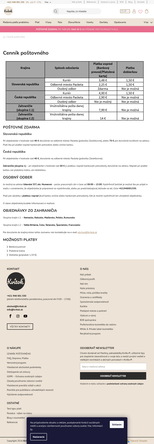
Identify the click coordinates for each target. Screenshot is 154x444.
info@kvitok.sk (15, 309)
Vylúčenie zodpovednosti (20, 394)
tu (31, 429)
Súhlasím (117, 424)
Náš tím (84, 283)
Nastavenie (38, 436)
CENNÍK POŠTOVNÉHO (19, 353)
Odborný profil (87, 279)
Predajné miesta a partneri (93, 310)
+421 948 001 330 (15, 2)
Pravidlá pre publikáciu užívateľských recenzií (30, 389)
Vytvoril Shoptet (139, 440)
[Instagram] (17, 316)
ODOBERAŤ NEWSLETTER (113, 377)
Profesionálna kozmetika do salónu (98, 324)
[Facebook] (10, 316)
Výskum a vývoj (88, 315)
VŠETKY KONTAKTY (20, 326)
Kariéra (83, 306)
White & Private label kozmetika (96, 328)
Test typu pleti (14, 408)
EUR (124, 11)
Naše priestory (87, 288)
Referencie (12, 422)
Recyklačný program (90, 333)
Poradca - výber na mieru (19, 413)
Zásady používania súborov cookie (24, 380)
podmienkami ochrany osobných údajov (125, 383)
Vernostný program (16, 362)
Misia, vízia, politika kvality (93, 292)
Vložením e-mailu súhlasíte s (112, 383)
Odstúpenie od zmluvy (18, 371)
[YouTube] (25, 316)
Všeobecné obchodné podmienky (24, 367)
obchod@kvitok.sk (87, 232)
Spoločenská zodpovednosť (94, 301)
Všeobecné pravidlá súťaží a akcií (24, 385)
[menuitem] (16, 22)
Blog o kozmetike (16, 417)
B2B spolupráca (88, 319)
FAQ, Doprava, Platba (17, 358)
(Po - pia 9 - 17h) (33, 2)
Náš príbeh (85, 274)
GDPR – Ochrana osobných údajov (24, 376)
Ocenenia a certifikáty (91, 297)
